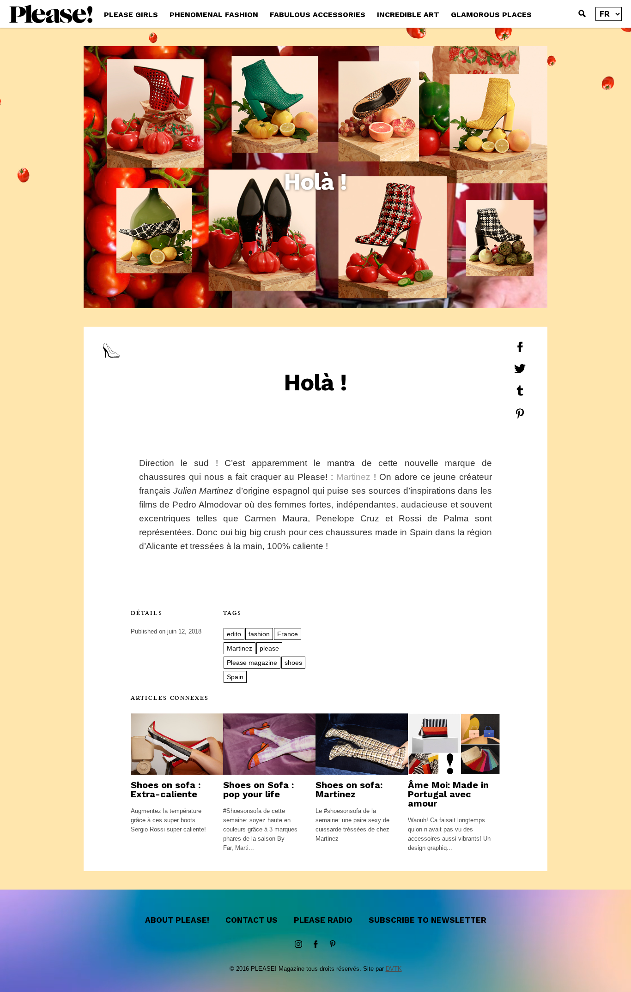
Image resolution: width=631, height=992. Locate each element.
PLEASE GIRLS (131, 14)
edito (234, 634)
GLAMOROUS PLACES (491, 14)
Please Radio (323, 920)
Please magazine (252, 662)
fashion (259, 634)
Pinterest (332, 944)
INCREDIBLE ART (408, 14)
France (287, 634)
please (269, 648)
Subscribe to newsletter (427, 920)
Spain (235, 677)
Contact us (251, 920)
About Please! (177, 920)
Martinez (353, 477)
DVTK (394, 968)
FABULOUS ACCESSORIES (317, 14)
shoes (293, 662)
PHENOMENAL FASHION (214, 14)
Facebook (315, 944)
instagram (298, 944)
